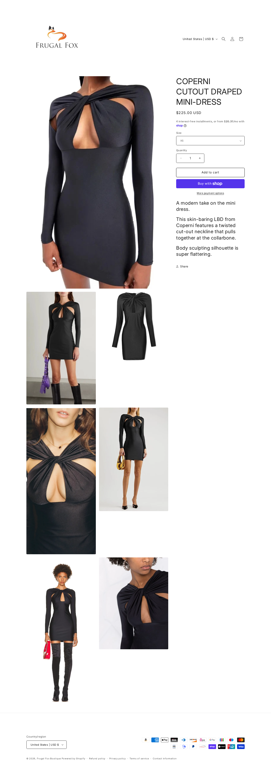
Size (179, 132)
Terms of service (139, 758)
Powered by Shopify (73, 758)
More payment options (210, 193)
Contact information (165, 758)
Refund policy (97, 758)
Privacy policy (117, 758)
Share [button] (184, 266)
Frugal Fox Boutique (49, 758)
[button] (223, 39)
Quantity (181, 150)
